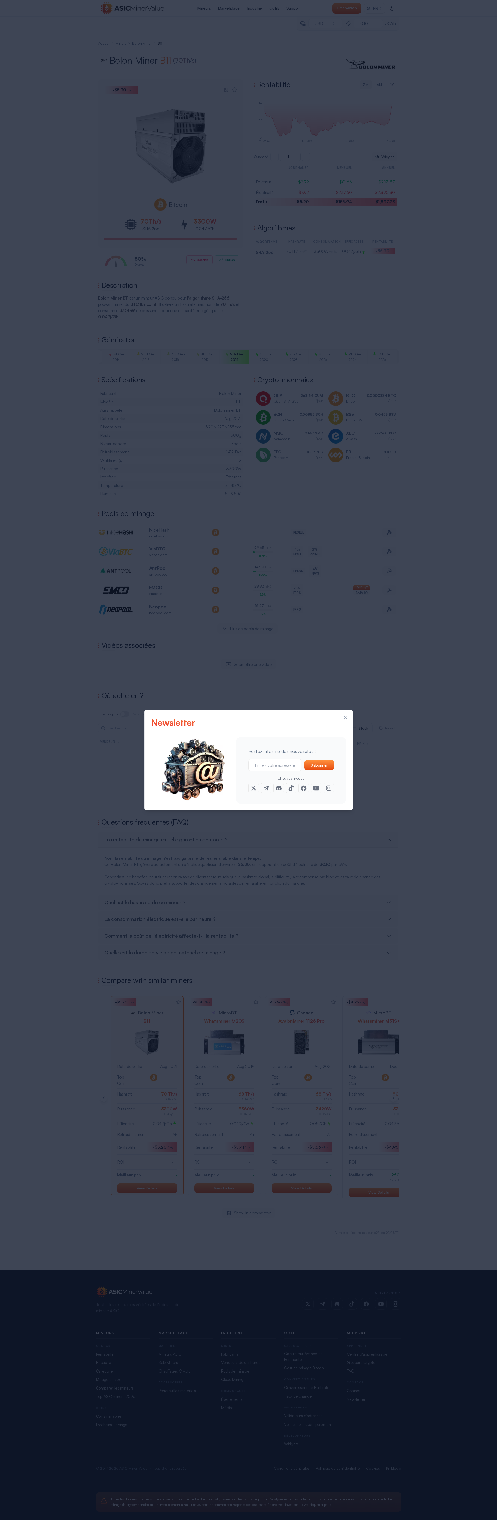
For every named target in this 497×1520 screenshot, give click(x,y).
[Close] (345, 717)
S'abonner (319, 765)
